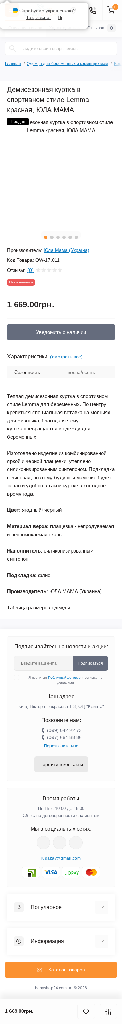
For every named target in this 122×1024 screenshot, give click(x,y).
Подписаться (90, 663)
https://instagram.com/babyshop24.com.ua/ (59, 842)
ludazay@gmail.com (61, 858)
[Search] (12, 48)
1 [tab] (45, 237)
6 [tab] (76, 237)
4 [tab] (64, 237)
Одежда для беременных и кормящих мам (67, 63)
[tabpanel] (61, 172)
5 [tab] (70, 237)
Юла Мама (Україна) (66, 250)
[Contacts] (92, 10)
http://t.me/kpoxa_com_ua (76, 842)
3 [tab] (58, 237)
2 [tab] (52, 237)
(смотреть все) (66, 356)
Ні (60, 17)
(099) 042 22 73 (64, 730)
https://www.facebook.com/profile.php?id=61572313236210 (43, 842)
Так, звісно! (38, 17)
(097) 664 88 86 (64, 737)
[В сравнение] (108, 1011)
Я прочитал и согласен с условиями (65, 680)
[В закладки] (86, 1011)
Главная (13, 63)
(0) (30, 270)
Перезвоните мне (61, 746)
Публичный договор (64, 677)
